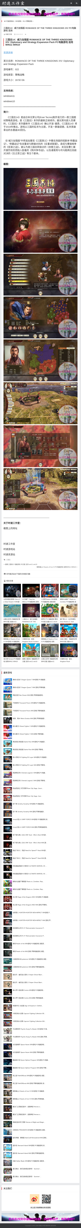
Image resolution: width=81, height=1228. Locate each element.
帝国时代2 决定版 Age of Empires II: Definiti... (28, 1006)
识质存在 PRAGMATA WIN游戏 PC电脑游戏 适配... (29, 1130)
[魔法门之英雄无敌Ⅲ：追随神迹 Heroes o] (7, 1108)
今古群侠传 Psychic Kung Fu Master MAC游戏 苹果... (30, 1037)
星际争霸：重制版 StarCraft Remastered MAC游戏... (30, 1138)
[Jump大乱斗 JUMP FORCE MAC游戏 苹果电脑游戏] (7, 829)
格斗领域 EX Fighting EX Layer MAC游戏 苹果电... (29, 765)
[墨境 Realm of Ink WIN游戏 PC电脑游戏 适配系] (7, 945)
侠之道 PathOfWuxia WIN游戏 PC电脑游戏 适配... (29, 1075)
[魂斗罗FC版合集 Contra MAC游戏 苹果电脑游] (7, 1000)
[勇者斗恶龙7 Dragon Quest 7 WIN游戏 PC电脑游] (7, 681)
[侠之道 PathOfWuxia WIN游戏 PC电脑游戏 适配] (7, 1077)
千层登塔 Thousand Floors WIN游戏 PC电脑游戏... (29, 703)
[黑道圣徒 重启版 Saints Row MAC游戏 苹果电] (7, 751)
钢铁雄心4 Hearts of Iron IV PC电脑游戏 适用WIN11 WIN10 (57, 567)
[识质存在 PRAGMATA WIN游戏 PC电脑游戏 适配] (7, 1132)
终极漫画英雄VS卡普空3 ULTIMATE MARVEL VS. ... (30, 866)
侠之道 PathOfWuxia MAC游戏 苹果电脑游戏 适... (29, 1083)
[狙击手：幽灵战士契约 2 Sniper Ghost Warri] (7, 976)
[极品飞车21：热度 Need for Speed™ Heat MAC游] (7, 860)
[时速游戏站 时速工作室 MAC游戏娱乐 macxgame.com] (12, 3)
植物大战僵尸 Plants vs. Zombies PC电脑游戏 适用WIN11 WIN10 (68, 601)
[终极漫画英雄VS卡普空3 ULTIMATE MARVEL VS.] (7, 868)
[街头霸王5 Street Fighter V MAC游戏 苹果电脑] (7, 736)
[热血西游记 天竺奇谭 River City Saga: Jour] (7, 798)
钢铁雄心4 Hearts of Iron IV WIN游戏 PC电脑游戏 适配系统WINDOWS (11, 641)
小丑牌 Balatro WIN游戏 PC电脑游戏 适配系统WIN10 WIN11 (49, 601)
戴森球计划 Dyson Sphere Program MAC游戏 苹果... (30, 1068)
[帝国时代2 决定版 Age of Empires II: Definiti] (7, 1007)
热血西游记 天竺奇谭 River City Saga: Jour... (27, 796)
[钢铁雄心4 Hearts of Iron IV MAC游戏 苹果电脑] (7, 1101)
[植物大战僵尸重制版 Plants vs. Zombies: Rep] (7, 883)
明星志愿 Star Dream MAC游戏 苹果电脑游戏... (28, 695)
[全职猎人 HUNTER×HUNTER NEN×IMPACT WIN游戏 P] (7, 914)
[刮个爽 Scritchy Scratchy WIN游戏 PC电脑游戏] (7, 806)
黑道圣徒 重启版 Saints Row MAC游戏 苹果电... (28, 749)
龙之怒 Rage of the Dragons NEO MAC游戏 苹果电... (30, 905)
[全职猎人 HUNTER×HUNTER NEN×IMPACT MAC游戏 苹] (7, 922)
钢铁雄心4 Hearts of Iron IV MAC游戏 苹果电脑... (29, 1099)
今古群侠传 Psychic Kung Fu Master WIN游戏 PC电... (30, 1029)
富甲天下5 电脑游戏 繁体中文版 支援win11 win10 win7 (49, 621)
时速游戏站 (10, 21)
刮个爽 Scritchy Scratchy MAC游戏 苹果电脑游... (29, 811)
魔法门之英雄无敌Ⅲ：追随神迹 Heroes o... (27, 1106)
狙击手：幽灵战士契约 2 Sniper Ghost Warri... (28, 975)
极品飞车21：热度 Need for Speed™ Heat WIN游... (30, 850)
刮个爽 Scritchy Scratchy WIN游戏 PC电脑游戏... (29, 804)
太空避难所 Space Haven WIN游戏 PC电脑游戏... (29, 1044)
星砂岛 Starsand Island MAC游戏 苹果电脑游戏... (29, 1153)
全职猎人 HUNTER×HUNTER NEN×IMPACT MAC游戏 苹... (32, 920)
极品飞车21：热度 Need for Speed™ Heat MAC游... (30, 858)
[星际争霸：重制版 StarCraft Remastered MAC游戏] (7, 1139)
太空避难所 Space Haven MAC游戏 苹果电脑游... (29, 1052)
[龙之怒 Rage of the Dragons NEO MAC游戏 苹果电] (7, 907)
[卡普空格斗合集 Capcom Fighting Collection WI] (7, 1015)
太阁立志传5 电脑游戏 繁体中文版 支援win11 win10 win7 (49, 661)
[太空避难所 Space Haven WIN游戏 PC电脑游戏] (7, 1046)
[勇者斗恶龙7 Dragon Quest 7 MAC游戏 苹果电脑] (7, 689)
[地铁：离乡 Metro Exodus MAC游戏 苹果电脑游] (7, 720)
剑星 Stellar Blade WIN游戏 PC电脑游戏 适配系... (29, 1161)
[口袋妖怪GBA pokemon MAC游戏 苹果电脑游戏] (7, 969)
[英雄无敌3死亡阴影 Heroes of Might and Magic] (7, 1124)
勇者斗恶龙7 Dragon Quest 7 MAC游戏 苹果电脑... (29, 687)
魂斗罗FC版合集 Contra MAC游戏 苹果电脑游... (28, 998)
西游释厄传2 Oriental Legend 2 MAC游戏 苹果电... (29, 780)
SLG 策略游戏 (27, 21)
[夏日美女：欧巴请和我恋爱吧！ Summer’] (7, 1170)
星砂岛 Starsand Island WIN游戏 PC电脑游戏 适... (29, 1145)
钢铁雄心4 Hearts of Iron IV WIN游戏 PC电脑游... (29, 1091)
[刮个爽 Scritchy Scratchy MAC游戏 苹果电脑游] (7, 813)
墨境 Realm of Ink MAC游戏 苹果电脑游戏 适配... (29, 951)
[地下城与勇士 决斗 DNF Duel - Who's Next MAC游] (7, 844)
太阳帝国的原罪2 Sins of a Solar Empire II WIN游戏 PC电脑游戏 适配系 (11, 601)
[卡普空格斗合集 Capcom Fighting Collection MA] (7, 1023)
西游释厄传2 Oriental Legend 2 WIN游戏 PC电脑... (29, 773)
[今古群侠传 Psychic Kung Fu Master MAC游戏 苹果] (7, 1038)
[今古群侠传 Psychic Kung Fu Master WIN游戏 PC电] (7, 1031)
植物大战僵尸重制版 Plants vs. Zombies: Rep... (28, 881)
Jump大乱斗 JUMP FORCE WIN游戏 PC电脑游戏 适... (31, 819)
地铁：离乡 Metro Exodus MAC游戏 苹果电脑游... (29, 718)
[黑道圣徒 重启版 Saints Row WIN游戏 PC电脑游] (7, 743)
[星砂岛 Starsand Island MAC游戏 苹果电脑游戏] (7, 1155)
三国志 (8, 560)
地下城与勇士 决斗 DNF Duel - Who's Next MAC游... (30, 843)
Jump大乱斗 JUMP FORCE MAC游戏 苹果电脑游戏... (30, 827)
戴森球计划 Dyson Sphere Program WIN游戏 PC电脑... (31, 1060)
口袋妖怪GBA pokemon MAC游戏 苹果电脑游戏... (29, 967)
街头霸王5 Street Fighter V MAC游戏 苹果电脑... (29, 734)
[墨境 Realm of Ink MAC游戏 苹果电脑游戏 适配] (7, 953)
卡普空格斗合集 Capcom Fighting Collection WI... (29, 1013)
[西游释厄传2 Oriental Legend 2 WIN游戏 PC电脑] (7, 775)
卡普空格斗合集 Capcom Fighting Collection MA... (29, 1021)
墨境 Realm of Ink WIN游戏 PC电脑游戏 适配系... (29, 943)
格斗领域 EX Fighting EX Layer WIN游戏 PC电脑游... (30, 757)
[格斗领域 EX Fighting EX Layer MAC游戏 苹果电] (7, 767)
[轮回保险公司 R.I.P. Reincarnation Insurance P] (7, 930)
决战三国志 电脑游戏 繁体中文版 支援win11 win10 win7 (68, 641)
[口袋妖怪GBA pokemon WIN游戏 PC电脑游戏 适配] (7, 961)
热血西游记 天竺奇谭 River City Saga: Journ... (28, 788)
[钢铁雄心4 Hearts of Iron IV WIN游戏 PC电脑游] (7, 1093)
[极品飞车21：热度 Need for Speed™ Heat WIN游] (7, 852)
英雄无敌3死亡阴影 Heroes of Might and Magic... (29, 1122)
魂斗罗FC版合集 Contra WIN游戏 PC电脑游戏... (28, 990)
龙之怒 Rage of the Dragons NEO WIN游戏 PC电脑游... (31, 897)
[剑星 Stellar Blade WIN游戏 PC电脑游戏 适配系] (7, 1163)
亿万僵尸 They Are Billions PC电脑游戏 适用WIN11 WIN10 (30, 601)
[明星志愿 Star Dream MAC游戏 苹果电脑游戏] (7, 697)
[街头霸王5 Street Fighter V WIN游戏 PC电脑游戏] (7, 728)
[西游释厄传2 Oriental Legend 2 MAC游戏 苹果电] (7, 782)
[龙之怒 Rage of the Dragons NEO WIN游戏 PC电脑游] (7, 899)
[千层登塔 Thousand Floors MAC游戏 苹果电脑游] (7, 712)
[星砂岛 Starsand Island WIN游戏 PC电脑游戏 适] (7, 1147)
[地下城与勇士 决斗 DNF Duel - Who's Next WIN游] (7, 837)
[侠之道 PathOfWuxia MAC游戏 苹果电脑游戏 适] (7, 1085)
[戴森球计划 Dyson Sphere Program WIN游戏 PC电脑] (7, 1062)
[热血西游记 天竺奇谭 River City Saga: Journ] (7, 790)
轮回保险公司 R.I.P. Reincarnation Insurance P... (29, 928)
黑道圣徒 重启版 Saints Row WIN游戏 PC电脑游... (29, 742)
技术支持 (53, 1225)
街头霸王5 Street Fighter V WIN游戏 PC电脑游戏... (29, 726)
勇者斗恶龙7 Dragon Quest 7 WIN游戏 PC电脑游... (29, 679)
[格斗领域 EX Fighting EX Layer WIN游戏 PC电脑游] (7, 759)
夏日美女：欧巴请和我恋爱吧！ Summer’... (27, 1169)
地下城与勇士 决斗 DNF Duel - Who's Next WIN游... (30, 835)
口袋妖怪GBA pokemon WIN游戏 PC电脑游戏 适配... (30, 959)
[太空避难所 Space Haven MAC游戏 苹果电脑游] (7, 1054)
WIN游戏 (18, 21)
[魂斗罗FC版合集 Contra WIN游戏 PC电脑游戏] (7, 992)
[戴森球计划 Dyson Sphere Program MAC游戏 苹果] (7, 1070)
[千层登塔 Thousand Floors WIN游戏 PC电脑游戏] (7, 705)
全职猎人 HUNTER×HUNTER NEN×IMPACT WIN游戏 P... (32, 912)
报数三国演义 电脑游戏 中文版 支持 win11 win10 (20, 564)
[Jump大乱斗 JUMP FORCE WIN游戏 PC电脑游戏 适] (7, 821)
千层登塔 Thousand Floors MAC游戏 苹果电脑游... (29, 711)
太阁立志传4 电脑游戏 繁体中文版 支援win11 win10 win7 (11, 621)
